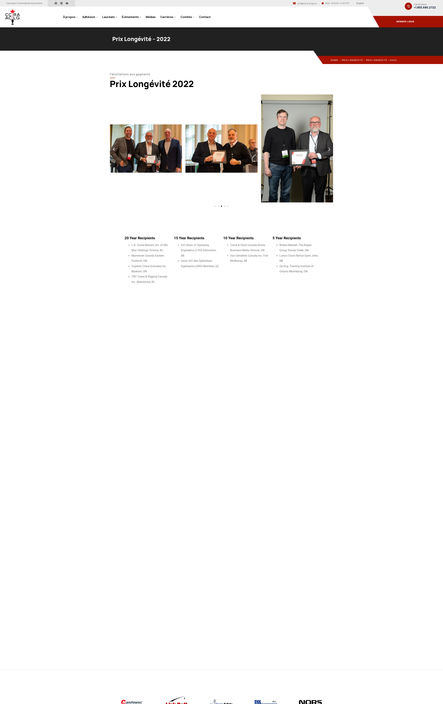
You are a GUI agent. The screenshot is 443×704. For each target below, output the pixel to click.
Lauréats (108, 17)
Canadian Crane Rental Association (24, 3)
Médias (151, 17)
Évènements (130, 17)
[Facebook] (56, 3)
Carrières (166, 17)
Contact (205, 17)
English (360, 3)
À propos (69, 17)
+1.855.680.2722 (425, 7)
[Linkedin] (61, 3)
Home (334, 60)
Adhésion (88, 17)
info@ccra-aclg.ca (307, 3)
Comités (186, 17)
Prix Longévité (352, 60)
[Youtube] (67, 3)
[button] (114, 149)
